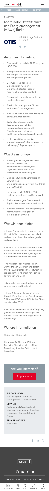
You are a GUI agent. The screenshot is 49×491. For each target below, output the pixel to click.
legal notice (30, 479)
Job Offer (36, 10)
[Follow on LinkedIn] (22, 471)
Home (3, 10)
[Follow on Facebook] (27, 471)
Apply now (23, 376)
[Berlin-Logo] (24, 461)
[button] (33, 440)
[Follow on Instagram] (17, 471)
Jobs (9, 10)
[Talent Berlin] (13, 4)
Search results (21, 10)
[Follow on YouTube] (33, 471)
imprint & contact (13, 479)
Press (41, 479)
